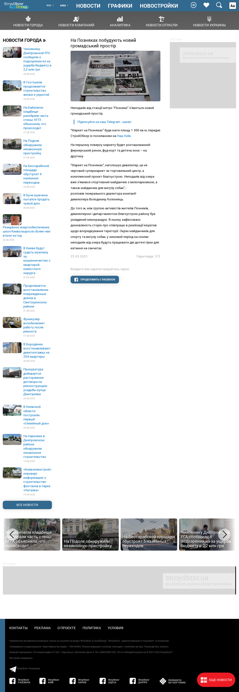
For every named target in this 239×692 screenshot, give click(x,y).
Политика (92, 628)
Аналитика (120, 25)
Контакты (18, 628)
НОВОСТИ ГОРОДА (24, 40)
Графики (120, 5)
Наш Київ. (124, 136)
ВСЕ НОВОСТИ (27, 505)
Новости (88, 5)
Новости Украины (209, 25)
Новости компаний (76, 25)
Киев (63, 5)
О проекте (67, 628)
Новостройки (159, 5)
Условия (115, 628)
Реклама (42, 628)
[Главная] (17, 5)
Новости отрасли (162, 25)
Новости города (28, 25)
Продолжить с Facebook (97, 279)
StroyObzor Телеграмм (28, 668)
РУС (49, 5)
